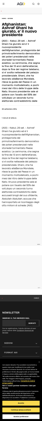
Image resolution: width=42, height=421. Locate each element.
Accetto (21, 403)
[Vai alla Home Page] (21, 4)
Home (4, 18)
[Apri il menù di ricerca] (33, 4)
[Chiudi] (39, 362)
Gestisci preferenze (21, 416)
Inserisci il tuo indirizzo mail (16, 318)
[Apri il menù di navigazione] (3, 4)
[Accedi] (38, 4)
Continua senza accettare (21, 410)
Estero (10, 18)
